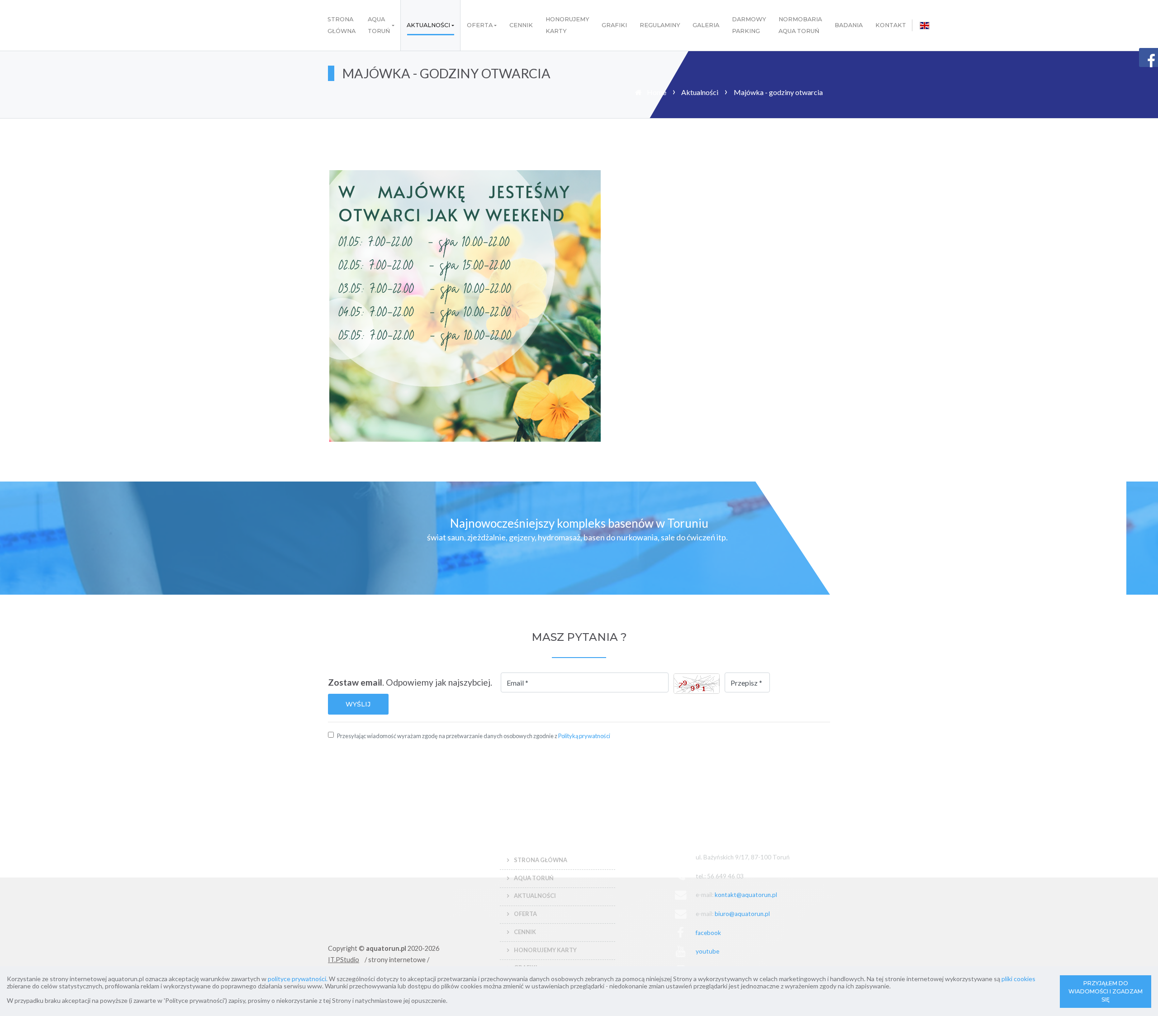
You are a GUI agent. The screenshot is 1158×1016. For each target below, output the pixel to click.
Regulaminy (660, 25)
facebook (708, 932)
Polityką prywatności (584, 735)
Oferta (480, 25)
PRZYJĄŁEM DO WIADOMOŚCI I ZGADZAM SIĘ (1105, 991)
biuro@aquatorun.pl (742, 913)
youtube (707, 951)
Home (656, 92)
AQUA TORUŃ (379, 25)
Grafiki (614, 25)
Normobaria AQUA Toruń (800, 25)
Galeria (706, 25)
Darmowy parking (749, 25)
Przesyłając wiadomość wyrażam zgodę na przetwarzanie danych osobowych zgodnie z (473, 735)
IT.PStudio (343, 960)
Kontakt (890, 25)
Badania (849, 25)
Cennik (521, 25)
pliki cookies (1018, 979)
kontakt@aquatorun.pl (746, 894)
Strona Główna (341, 25)
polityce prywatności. (297, 979)
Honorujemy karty (567, 25)
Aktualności (428, 25)
